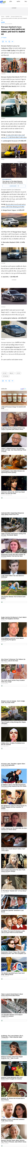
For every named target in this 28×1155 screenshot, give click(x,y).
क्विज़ (26, 1)
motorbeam (3, 306)
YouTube (2, 159)
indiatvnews (3, 73)
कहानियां (18, 1)
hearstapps (3, 263)
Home (2, 16)
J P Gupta (3, 37)
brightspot (3, 339)
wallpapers (3, 118)
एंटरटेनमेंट (7, 16)
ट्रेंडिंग (10, 1)
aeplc (2, 228)
